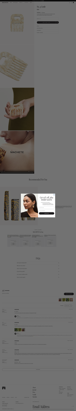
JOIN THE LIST (46, 213)
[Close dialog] (54, 195)
